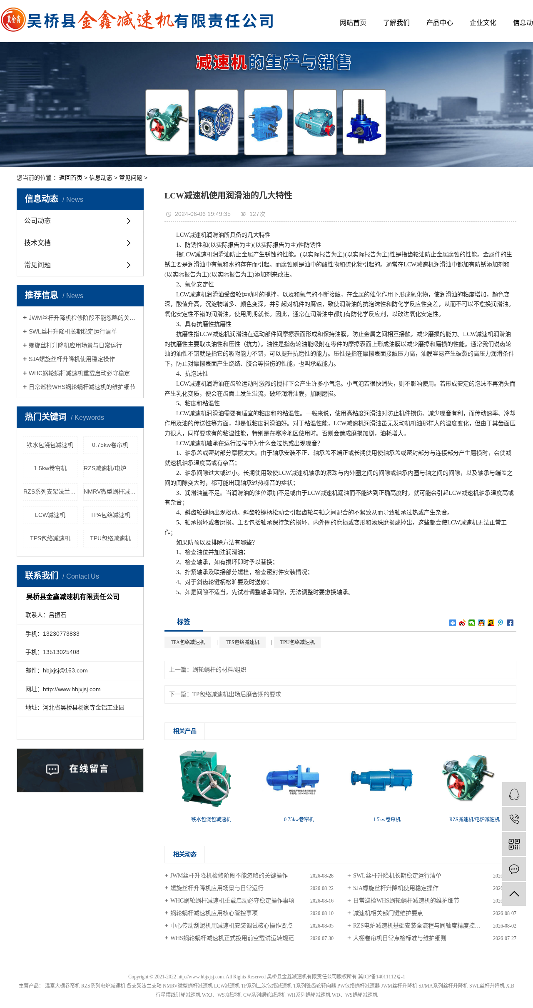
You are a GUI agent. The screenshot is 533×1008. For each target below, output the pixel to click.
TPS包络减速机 (50, 538)
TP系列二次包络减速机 (266, 986)
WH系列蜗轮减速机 (309, 995)
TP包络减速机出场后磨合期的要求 (236, 694)
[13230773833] (514, 819)
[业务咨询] (514, 794)
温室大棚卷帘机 (62, 986)
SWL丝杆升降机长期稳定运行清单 (73, 331)
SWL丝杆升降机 (487, 986)
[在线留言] (514, 869)
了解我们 (396, 22)
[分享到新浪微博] (462, 622)
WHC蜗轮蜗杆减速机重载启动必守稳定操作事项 (83, 373)
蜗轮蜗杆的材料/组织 (219, 670)
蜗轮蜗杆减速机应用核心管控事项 (214, 913)
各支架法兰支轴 (144, 986)
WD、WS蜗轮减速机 (355, 995)
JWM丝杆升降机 (399, 986)
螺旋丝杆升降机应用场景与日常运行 (75, 345)
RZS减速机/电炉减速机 (111, 468)
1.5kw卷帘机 (50, 468)
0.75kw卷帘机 (110, 444)
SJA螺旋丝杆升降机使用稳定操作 (72, 359)
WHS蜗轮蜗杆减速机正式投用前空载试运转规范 (232, 938)
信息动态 (100, 177)
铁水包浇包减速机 (50, 444)
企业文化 (483, 22)
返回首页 (70, 177)
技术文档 (37, 242)
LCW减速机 (50, 515)
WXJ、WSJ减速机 (222, 995)
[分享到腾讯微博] (500, 622)
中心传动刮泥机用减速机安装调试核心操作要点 (231, 926)
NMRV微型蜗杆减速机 (111, 491)
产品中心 (439, 22)
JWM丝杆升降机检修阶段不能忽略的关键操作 (83, 317)
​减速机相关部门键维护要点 (388, 913)
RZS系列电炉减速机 (103, 986)
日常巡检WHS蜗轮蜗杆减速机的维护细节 (82, 387)
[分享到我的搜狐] (491, 622)
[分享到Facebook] (510, 622)
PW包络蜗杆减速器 (358, 986)
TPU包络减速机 (110, 538)
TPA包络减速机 (110, 515)
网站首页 (353, 22)
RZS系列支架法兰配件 (50, 491)
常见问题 (130, 177)
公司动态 (37, 220)
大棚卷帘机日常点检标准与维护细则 (399, 938)
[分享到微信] (472, 622)
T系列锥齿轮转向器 (314, 986)
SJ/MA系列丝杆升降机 (443, 986)
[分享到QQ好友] (481, 622)
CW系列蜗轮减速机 (264, 995)
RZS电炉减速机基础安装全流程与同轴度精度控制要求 (422, 926)
